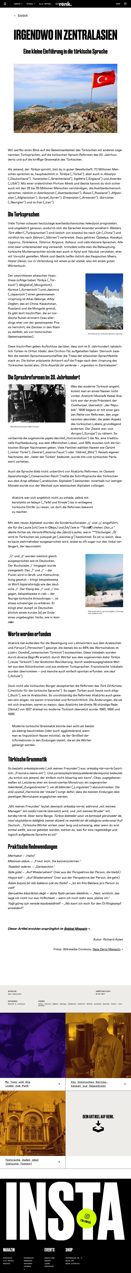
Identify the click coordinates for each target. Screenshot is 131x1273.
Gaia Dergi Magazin (107, 949)
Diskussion (49, 1266)
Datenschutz (29, 1258)
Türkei (113, 1004)
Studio (30, 4)
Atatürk (48, 1004)
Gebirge (63, 1004)
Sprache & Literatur (16, 1004)
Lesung (47, 1263)
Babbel (55, 1004)
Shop (118, 4)
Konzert (48, 1261)
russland (97, 1004)
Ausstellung (49, 1258)
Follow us (85, 1221)
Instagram (28, 1263)
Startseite (7, 1258)
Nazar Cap (70, 1261)
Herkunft (81, 1004)
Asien (40, 1004)
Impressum (28, 1261)
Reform (89, 1004)
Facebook (27, 1266)
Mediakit (6, 1263)
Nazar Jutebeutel (73, 1263)
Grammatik (72, 1004)
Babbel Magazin (75, 928)
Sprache (106, 1004)
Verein (17, 4)
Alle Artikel (45, 4)
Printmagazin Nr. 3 (74, 1258)
